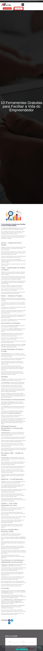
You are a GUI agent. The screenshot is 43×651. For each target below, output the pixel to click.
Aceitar (17, 649)
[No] (41, 648)
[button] (23, 4)
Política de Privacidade (24, 649)
